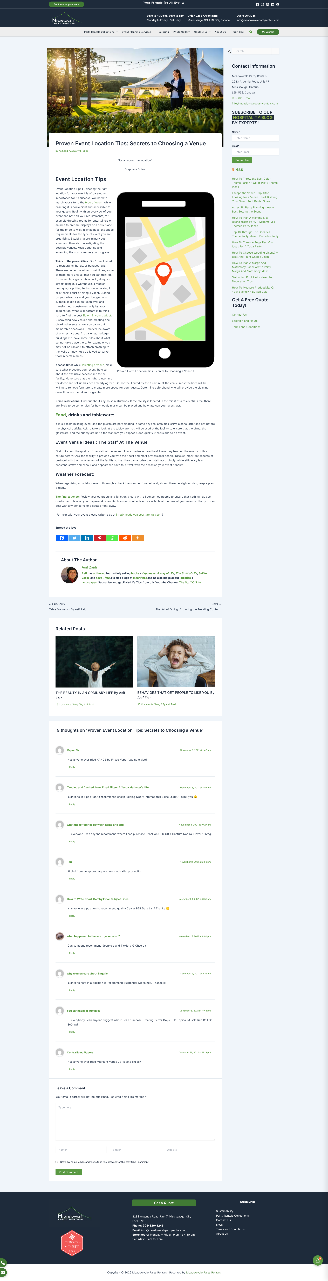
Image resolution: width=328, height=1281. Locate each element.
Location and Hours (244, 320)
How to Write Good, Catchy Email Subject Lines (97, 899)
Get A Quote (164, 1203)
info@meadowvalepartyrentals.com (258, 20)
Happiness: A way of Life (157, 573)
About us (222, 1233)
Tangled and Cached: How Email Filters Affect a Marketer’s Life (108, 787)
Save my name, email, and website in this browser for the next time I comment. (104, 1161)
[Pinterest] (267, 4)
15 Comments (63, 704)
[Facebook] (257, 4)
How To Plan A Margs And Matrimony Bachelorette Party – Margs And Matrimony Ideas (252, 267)
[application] (116, 32)
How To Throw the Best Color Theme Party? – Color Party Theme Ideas (255, 183)
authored (99, 573)
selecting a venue (92, 365)
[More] (138, 535)
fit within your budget (97, 315)
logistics (185, 577)
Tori (69, 862)
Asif (84, 573)
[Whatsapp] (112, 535)
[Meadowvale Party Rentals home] (74, 1213)
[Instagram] (262, 4)
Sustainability (224, 1211)
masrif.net (140, 577)
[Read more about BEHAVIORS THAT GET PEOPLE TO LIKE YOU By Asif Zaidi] (176, 661)
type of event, (94, 202)
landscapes (89, 582)
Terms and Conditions (246, 327)
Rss (239, 169)
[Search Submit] (229, 51)
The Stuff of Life (186, 573)
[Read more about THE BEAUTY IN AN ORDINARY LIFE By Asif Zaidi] (94, 661)
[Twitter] (74, 535)
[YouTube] (277, 4)
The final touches (67, 496)
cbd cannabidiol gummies (83, 1010)
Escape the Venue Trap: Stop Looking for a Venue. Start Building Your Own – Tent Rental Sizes (254, 197)
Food (61, 414)
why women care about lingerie (87, 973)
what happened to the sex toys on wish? (93, 936)
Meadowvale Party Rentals (203, 1272)
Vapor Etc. (74, 750)
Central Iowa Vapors (80, 1052)
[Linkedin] (272, 4)
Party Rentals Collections (232, 1215)
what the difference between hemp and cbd (95, 824)
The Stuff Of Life (189, 582)
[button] (66, 4)
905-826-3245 (241, 98)
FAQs (219, 1224)
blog (75, 704)
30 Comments (145, 704)
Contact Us (239, 314)
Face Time (103, 577)
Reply (72, 767)
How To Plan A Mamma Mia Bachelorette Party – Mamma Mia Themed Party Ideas (253, 222)
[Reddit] (125, 535)
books (135, 573)
